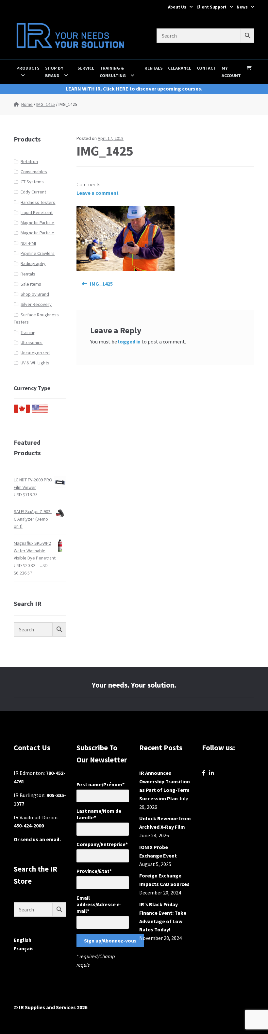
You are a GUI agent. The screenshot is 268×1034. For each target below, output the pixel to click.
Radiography (33, 263)
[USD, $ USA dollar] (40, 411)
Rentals (153, 68)
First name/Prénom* (100, 784)
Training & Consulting (113, 71)
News (242, 7)
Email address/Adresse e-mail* (99, 904)
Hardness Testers (38, 202)
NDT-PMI (28, 243)
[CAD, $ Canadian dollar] (22, 411)
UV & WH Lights (35, 363)
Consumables (34, 172)
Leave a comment (97, 193)
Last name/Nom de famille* (98, 814)
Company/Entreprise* (102, 844)
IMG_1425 (45, 104)
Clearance (179, 68)
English (22, 940)
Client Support (211, 7)
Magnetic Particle (37, 222)
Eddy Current (33, 192)
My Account (231, 71)
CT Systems (32, 182)
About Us (177, 7)
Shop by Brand (54, 71)
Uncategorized (35, 353)
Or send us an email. (37, 839)
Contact (206, 68)
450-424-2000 (29, 825)
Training (28, 332)
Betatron (29, 161)
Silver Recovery (36, 304)
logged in (129, 341)
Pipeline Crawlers (38, 253)
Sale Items (31, 284)
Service (85, 68)
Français (24, 948)
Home (27, 104)
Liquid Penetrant (37, 212)
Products (28, 68)
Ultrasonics (31, 342)
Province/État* (94, 871)
